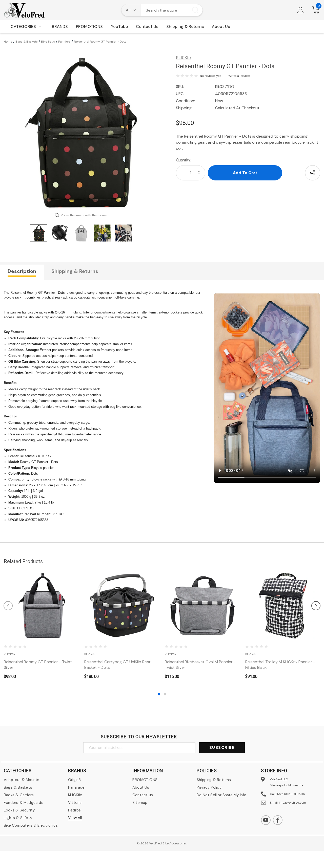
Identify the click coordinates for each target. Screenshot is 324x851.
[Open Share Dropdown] (312, 172)
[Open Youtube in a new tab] (266, 820)
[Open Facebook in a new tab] (277, 820)
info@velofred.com (292, 803)
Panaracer (77, 787)
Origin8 (74, 779)
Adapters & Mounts (21, 779)
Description (22, 271)
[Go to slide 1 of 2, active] (159, 694)
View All (75, 817)
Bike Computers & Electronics (31, 825)
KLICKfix (75, 795)
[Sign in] (300, 10)
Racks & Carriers (19, 795)
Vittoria (75, 802)
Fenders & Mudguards (23, 802)
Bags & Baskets (18, 787)
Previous (8, 605)
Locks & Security (19, 810)
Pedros (74, 810)
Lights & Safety (18, 817)
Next (315, 605)
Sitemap (139, 802)
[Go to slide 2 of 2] (165, 694)
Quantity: (183, 160)
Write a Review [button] (239, 76)
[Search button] (195, 10)
